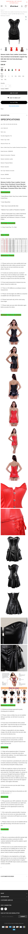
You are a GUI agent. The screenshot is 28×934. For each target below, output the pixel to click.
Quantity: (3, 83)
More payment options (14, 105)
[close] (26, 2)
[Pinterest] (5, 909)
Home (2, 10)
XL (12, 76)
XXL (16, 76)
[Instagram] (2, 909)
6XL (5, 79)
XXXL (19, 76)
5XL (2, 79)
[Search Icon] (5, 6)
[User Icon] (22, 6)
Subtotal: (3, 88)
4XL (23, 76)
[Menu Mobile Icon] (1, 6)
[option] (14, 31)
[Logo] (14, 6)
